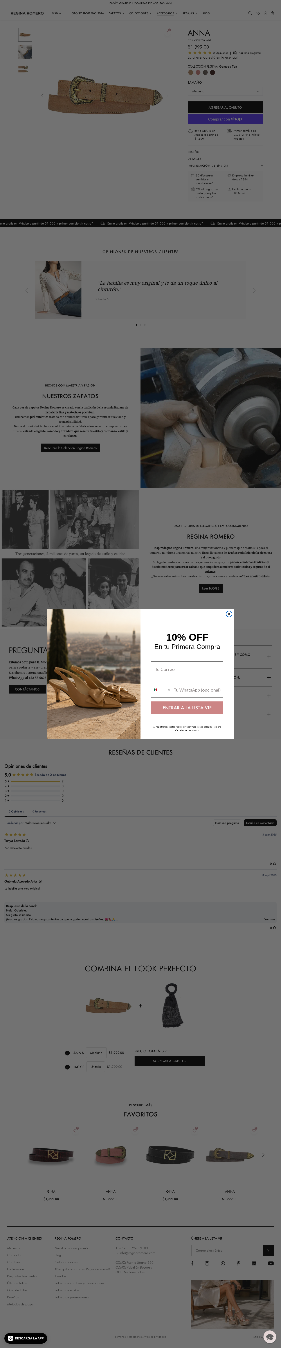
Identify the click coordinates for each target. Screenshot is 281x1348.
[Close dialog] (229, 614)
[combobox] (161, 689)
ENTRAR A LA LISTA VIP (187, 707)
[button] (25, 1338)
